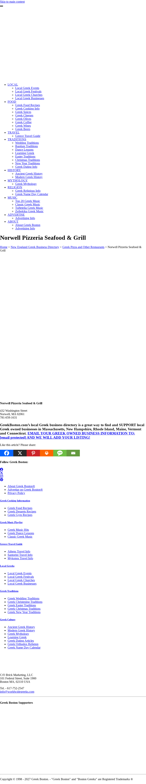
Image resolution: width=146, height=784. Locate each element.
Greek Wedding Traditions (23, 598)
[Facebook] (6, 453)
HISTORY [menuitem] (14, 170)
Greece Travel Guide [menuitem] (27, 136)
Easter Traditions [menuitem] (25, 156)
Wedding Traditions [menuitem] (27, 142)
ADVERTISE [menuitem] (16, 214)
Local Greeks (7, 565)
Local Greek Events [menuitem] (27, 88)
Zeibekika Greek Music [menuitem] (29, 211)
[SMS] (60, 453)
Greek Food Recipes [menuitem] (27, 105)
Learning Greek (17, 637)
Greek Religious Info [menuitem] (27, 190)
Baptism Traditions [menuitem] (26, 146)
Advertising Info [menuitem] (25, 218)
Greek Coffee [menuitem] (23, 122)
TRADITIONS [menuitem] (17, 139)
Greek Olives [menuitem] (23, 118)
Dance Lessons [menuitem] (24, 149)
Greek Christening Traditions (25, 601)
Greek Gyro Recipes (20, 515)
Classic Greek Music (20, 536)
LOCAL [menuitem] (13, 84)
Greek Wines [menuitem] (23, 125)
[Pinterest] (33, 453)
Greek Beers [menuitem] (22, 129)
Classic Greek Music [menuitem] (27, 204)
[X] (20, 453)
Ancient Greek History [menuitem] (29, 173)
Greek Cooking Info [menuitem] (27, 108)
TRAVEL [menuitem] (14, 132)
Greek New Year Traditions (24, 612)
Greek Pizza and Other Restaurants (83, 247)
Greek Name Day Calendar (24, 647)
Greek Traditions (9, 591)
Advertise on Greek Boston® (25, 489)
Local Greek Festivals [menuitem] (28, 91)
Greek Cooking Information (15, 500)
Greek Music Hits (18, 529)
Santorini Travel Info (20, 554)
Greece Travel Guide (11, 544)
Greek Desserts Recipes (22, 511)
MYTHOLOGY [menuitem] (18, 180)
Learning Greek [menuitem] (24, 153)
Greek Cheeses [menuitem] (24, 115)
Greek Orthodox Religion (23, 644)
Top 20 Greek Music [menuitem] (27, 201)
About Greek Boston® (21, 486)
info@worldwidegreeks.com (17, 691)
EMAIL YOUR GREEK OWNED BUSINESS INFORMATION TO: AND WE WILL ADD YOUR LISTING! (67, 435)
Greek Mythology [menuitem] (26, 183)
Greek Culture (7, 619)
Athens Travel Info (19, 551)
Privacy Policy (16, 493)
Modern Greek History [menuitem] (29, 177)
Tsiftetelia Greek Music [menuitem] (29, 207)
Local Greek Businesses (22, 583)
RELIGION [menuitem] (15, 187)
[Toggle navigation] (1, 6)
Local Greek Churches (21, 580)
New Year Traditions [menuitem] (27, 163)
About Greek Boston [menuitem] (27, 225)
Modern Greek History (21, 630)
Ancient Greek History (21, 627)
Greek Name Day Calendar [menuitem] (31, 194)
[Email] (73, 453)
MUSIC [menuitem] (12, 197)
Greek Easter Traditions (22, 605)
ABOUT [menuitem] (13, 221)
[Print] (46, 453)
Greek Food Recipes (20, 508)
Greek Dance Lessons (21, 533)
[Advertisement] (73, 53)
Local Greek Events (20, 573)
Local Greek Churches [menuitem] (28, 94)
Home (3, 247)
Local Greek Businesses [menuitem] (29, 98)
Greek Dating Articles (21, 640)
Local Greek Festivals (21, 576)
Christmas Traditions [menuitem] (27, 160)
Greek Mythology (18, 633)
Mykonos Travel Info (20, 558)
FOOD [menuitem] (12, 101)
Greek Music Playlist (11, 522)
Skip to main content (12, 1)
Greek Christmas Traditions (24, 608)
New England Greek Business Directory (35, 247)
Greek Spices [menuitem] (23, 112)
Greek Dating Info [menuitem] (26, 166)
